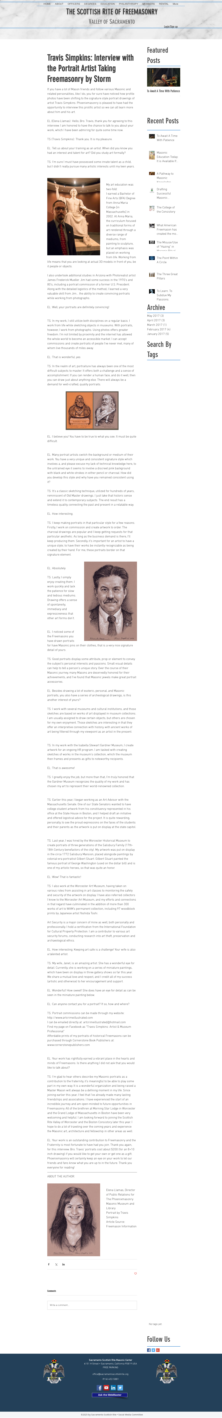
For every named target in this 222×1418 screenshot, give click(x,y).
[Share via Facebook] (48, 1264)
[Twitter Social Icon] (120, 1387)
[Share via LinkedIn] (63, 1264)
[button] (59, 4)
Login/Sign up (171, 26)
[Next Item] (175, 77)
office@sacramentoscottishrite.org (110, 1374)
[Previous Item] (152, 77)
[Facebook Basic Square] (149, 1350)
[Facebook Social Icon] (99, 1387)
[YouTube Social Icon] (106, 1387)
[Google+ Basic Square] (158, 1350)
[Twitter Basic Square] (153, 1350)
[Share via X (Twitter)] (56, 1264)
